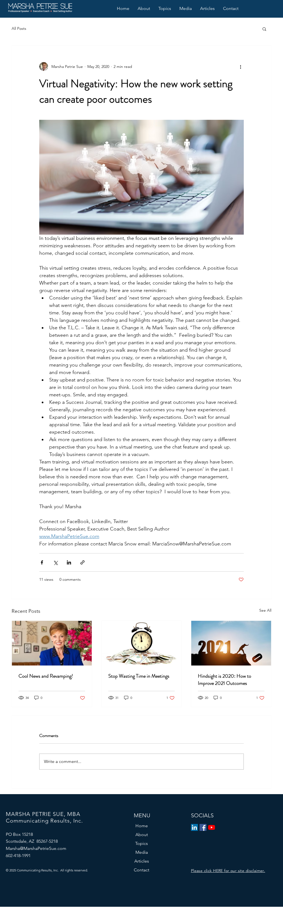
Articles (141, 861)
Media (141, 852)
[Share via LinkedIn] (69, 562)
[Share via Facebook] (41, 562)
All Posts (19, 28)
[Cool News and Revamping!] (52, 643)
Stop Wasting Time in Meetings (138, 676)
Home (141, 825)
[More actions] (240, 66)
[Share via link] (82, 562)
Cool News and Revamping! (46, 676)
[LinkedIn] (194, 827)
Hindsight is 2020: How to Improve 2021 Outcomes (224, 679)
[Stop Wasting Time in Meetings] (142, 643)
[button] (264, 28)
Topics (141, 843)
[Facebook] (203, 827)
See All (265, 610)
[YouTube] (211, 827)
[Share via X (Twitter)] (55, 562)
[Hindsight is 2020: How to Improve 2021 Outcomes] (231, 643)
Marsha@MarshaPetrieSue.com (36, 848)
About (141, 834)
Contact (141, 870)
